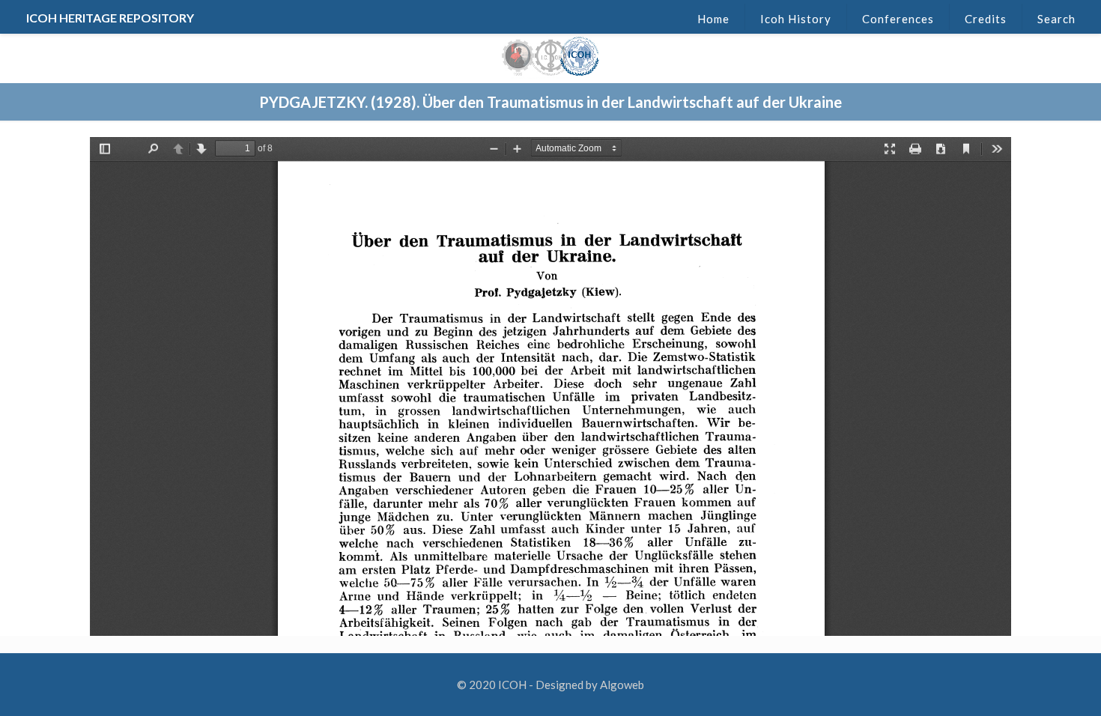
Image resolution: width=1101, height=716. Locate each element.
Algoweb (622, 684)
